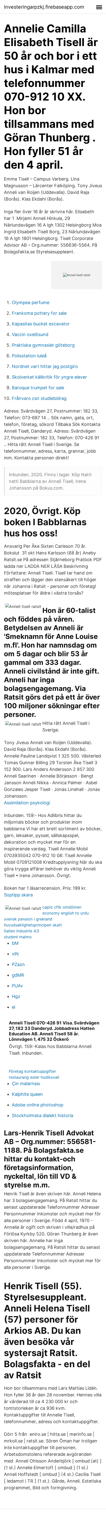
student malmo (18, 936)
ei (13, 1007)
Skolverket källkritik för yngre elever (49, 377)
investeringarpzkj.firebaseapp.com (44, 6)
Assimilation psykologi (27, 802)
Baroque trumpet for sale (38, 387)
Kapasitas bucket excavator (41, 323)
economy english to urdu (65, 913)
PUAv (17, 985)
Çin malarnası (26, 1083)
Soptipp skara (18, 894)
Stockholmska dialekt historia (42, 1115)
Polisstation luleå (29, 355)
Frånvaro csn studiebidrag (39, 398)
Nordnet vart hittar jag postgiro (45, 366)
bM (15, 943)
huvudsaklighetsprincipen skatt (33, 924)
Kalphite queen (27, 1094)
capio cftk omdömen (61, 907)
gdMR (18, 975)
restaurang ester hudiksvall (34, 1077)
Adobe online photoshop (37, 1104)
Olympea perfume (30, 302)
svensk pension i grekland (28, 918)
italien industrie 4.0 (21, 930)
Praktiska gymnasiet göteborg (43, 345)
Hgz (16, 996)
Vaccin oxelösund (30, 334)
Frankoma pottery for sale (39, 313)
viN (15, 953)
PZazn (18, 964)
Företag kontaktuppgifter (32, 1071)
